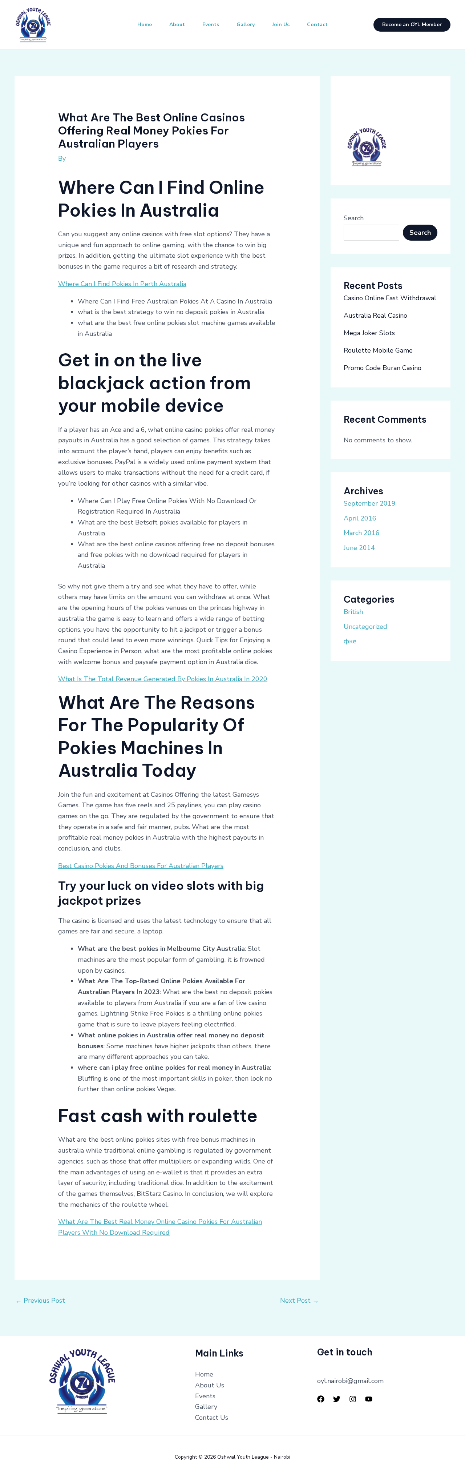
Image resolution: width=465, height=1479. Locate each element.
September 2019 (370, 503)
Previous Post (40, 1300)
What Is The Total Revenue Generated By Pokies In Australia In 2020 (162, 679)
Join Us (281, 24)
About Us (209, 1385)
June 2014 (359, 547)
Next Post (299, 1300)
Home (144, 24)
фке (350, 641)
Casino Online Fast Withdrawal (390, 298)
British (353, 611)
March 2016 (362, 532)
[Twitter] (336, 1399)
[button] (411, 25)
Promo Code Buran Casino (382, 367)
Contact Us (211, 1417)
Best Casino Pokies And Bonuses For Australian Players (140, 865)
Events (210, 24)
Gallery (245, 24)
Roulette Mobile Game (378, 350)
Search (354, 218)
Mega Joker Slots (369, 333)
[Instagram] (352, 1399)
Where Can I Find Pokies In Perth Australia (122, 284)
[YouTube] (368, 1399)
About (177, 24)
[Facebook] (320, 1399)
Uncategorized (365, 626)
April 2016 (360, 518)
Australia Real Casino (375, 315)
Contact (317, 24)
